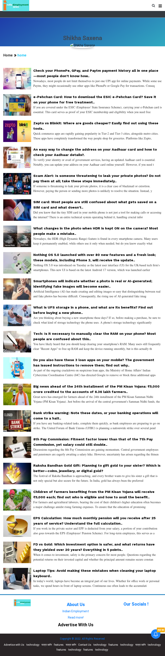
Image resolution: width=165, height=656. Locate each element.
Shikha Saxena (82, 38)
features (59, 644)
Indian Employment (76, 611)
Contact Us (84, 644)
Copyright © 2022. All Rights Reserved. (82, 638)
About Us (76, 604)
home (21, 55)
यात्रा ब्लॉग (46, 644)
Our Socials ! (136, 604)
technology (32, 644)
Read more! (76, 617)
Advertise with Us (14, 644)
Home (8, 55)
